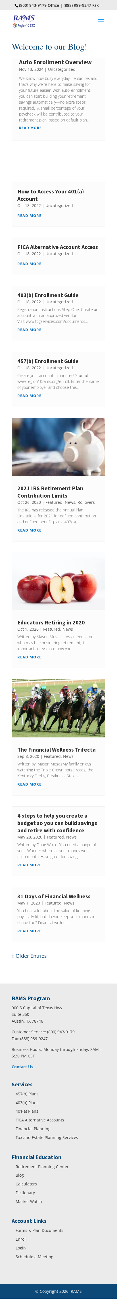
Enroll (21, 1239)
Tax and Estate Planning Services (47, 1137)
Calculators (26, 1184)
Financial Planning (33, 1128)
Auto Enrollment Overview (55, 62)
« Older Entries (29, 955)
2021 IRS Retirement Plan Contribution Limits (50, 492)
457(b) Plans (27, 1094)
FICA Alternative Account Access (57, 246)
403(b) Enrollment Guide (48, 294)
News (70, 502)
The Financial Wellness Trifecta (56, 749)
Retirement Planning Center (42, 1166)
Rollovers (86, 502)
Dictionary (25, 1192)
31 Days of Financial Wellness (54, 896)
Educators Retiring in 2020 (51, 622)
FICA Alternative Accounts (40, 1120)
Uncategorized (62, 69)
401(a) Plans (27, 1111)
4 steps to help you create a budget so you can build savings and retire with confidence (57, 823)
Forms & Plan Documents (39, 1230)
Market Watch (29, 1201)
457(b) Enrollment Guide (48, 360)
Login (21, 1248)
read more (30, 127)
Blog (20, 1175)
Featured (53, 502)
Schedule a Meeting (34, 1256)
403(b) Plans (27, 1102)
